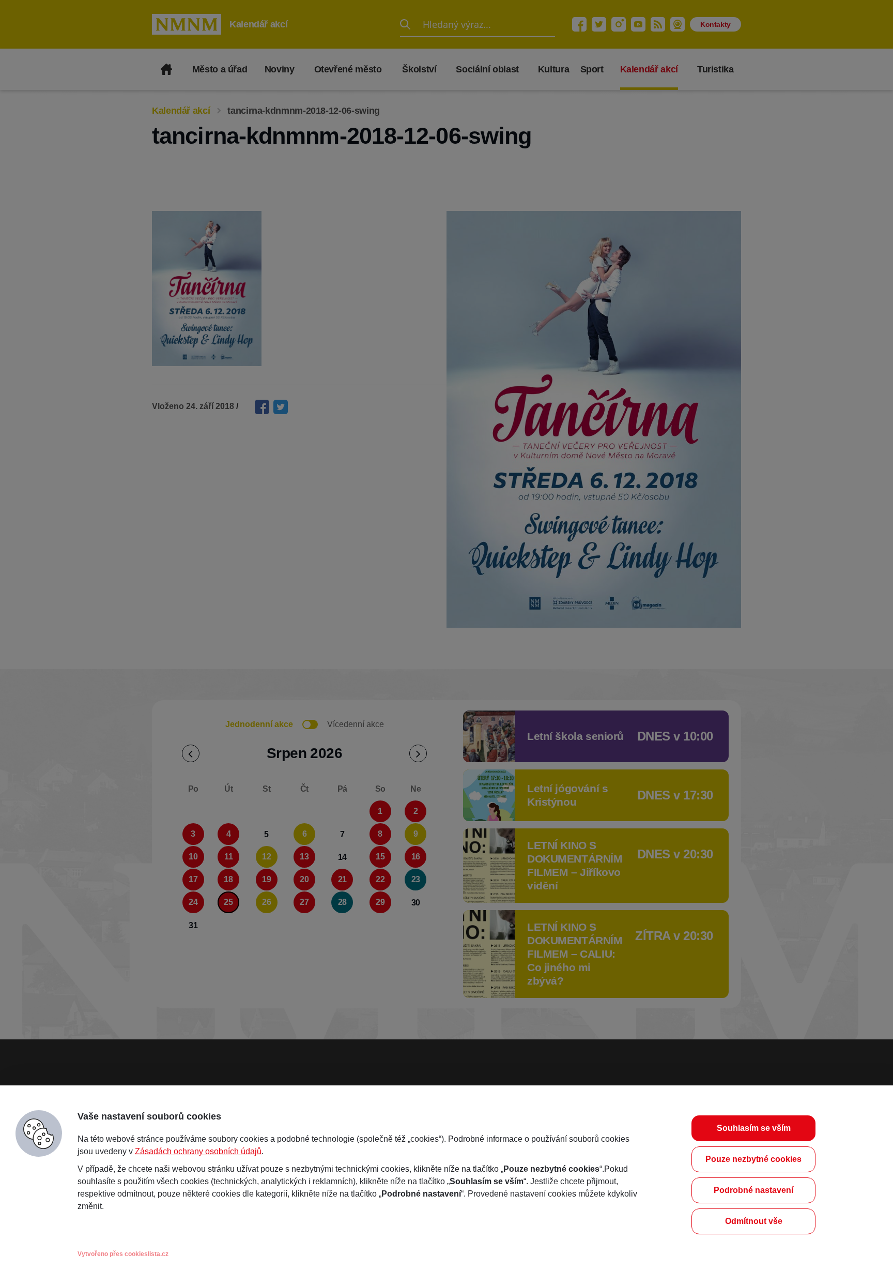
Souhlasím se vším (754, 1128)
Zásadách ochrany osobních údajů (198, 1151)
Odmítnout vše (753, 1221)
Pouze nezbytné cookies (753, 1159)
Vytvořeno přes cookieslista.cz (123, 1254)
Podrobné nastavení (753, 1190)
